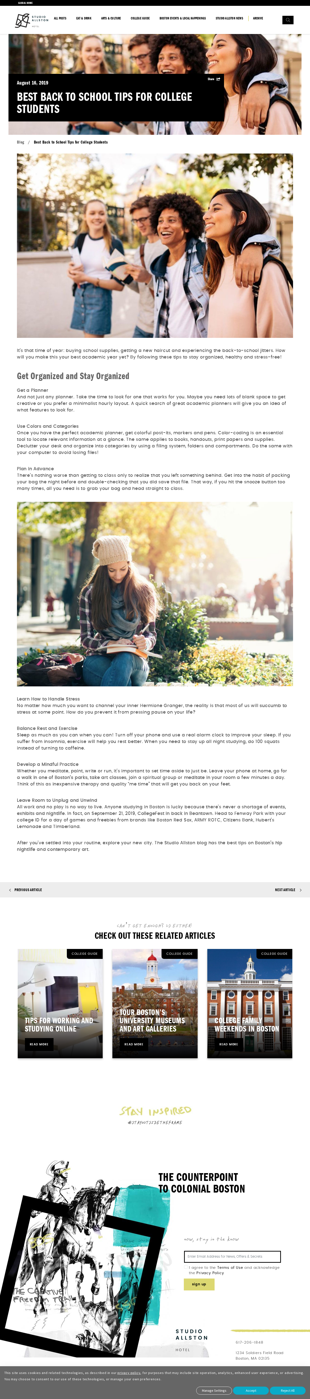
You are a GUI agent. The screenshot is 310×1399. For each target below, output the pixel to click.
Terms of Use (230, 1268)
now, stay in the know (211, 1239)
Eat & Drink (83, 18)
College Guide (140, 18)
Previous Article (28, 890)
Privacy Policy (210, 1273)
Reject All (287, 1390)
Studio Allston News (229, 18)
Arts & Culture (111, 18)
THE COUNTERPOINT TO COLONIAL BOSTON (202, 1183)
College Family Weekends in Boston (247, 1025)
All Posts (60, 18)
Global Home (25, 3)
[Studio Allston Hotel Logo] (31, 20)
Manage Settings (214, 1390)
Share (211, 79)
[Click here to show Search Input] (288, 20)
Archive (258, 18)
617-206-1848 (250, 1342)
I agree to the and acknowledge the (234, 1270)
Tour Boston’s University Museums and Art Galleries (152, 1021)
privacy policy (128, 1373)
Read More (39, 1044)
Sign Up (199, 1284)
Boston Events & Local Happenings (183, 18)
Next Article (285, 890)
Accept (251, 1390)
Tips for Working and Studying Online (59, 1025)
